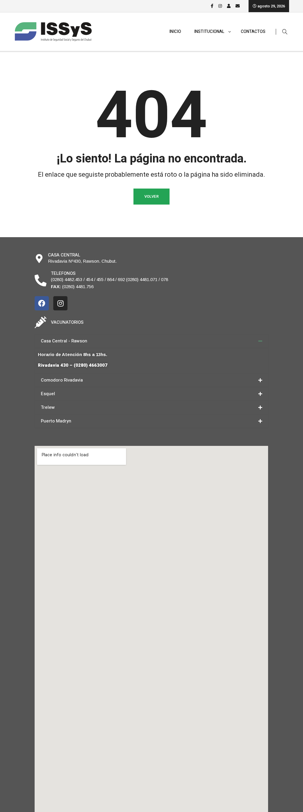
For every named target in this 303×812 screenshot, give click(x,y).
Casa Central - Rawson (64, 341)
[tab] (151, 341)
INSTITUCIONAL (209, 31)
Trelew (48, 407)
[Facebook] (42, 303)
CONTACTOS (253, 31)
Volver (151, 196)
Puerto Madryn (56, 421)
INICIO (175, 31)
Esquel (48, 393)
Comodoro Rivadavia (62, 380)
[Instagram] (60, 303)
